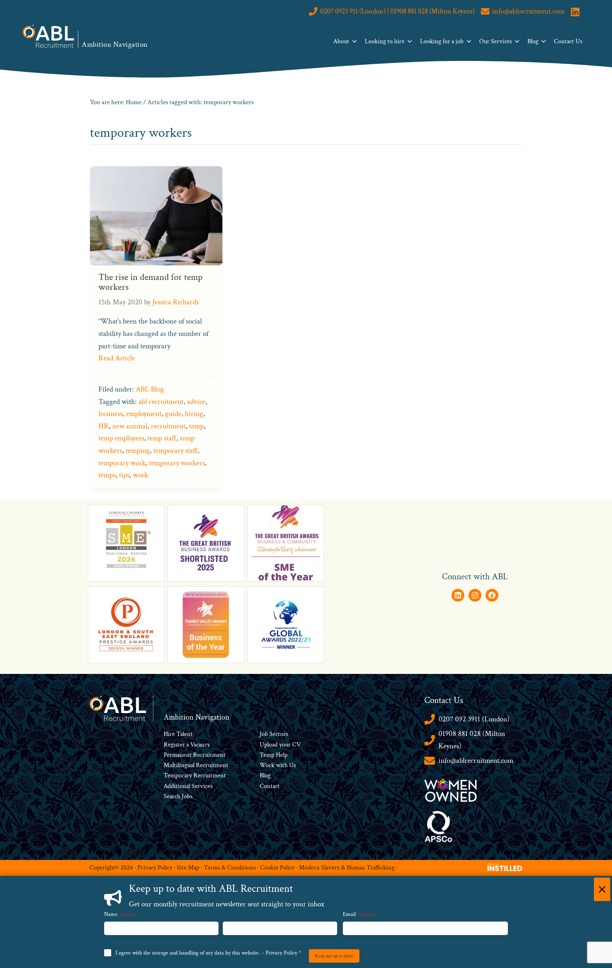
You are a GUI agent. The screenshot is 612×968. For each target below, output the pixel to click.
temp (196, 426)
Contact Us (568, 41)
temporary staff (175, 450)
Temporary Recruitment (195, 775)
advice (196, 401)
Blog (532, 41)
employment (144, 413)
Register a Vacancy (187, 745)
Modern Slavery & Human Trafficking (347, 867)
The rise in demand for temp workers (150, 282)
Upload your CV (280, 745)
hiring (194, 413)
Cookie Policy (277, 867)
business (110, 413)
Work (268, 765)
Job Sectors (274, 734)
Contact (270, 786)
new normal (129, 426)
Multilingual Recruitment (196, 765)
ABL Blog (150, 389)
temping (138, 450)
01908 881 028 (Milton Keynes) (471, 740)
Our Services (495, 41)
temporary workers (177, 463)
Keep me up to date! (334, 956)
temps (106, 475)
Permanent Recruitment (195, 755)
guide (173, 413)
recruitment (168, 426)
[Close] (602, 889)
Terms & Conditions (230, 867)
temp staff (162, 438)
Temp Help (274, 755)
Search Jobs (178, 796)
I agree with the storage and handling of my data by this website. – (208, 953)
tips (124, 475)
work (140, 475)
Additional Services (188, 786)
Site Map (188, 867)
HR (103, 426)
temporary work (122, 463)
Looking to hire (384, 41)
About (341, 41)
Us (292, 765)
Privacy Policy (154, 867)
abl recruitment (160, 401)
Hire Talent (178, 734)
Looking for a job (442, 41)
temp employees (121, 438)
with (282, 765)
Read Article (116, 358)
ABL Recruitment (48, 36)
